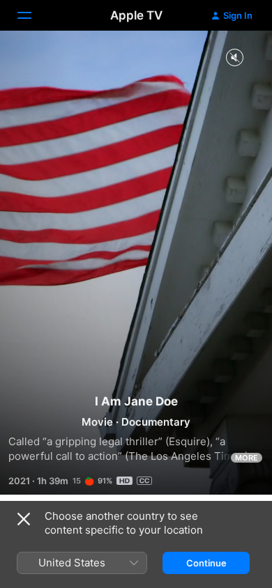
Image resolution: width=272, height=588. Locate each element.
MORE (246, 458)
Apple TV (136, 15)
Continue (206, 562)
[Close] (23, 519)
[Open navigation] (32, 15)
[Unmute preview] (234, 58)
